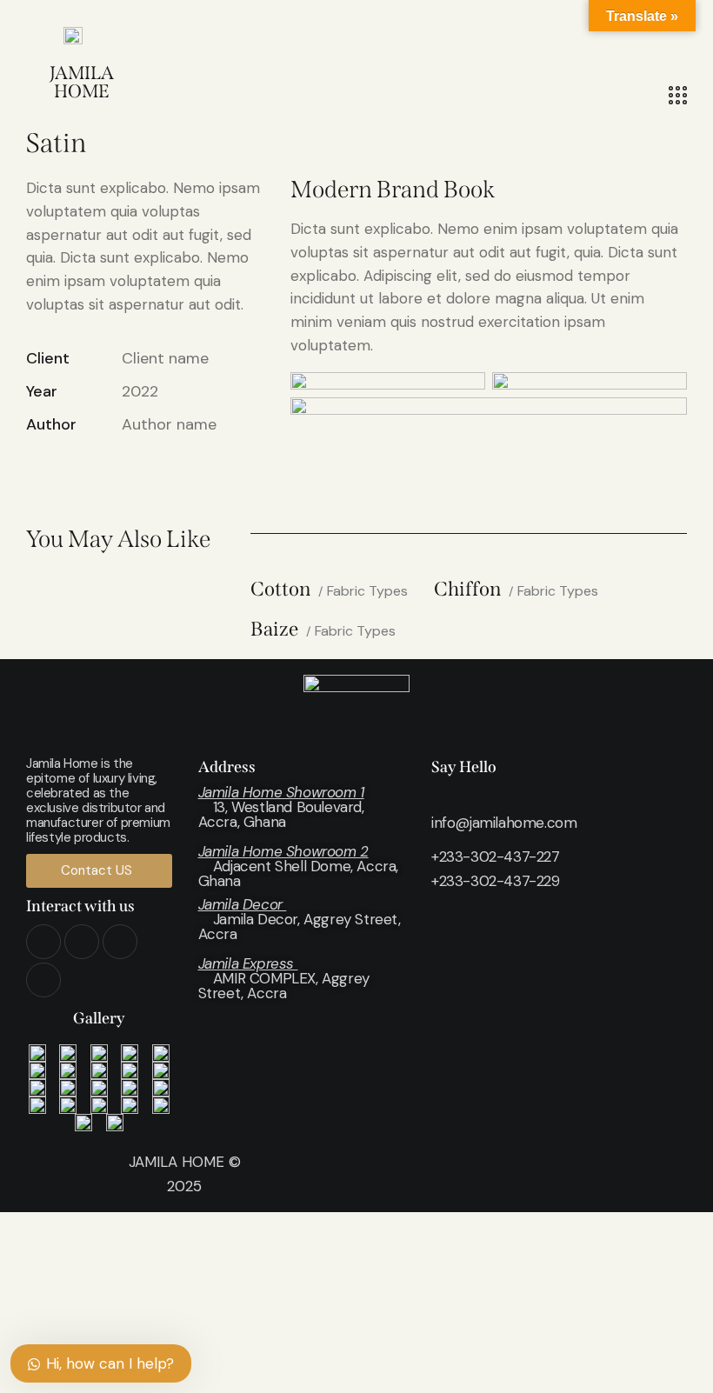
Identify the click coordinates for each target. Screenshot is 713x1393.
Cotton (280, 590)
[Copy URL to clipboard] (156, 476)
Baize (274, 630)
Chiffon (467, 590)
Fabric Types (367, 591)
